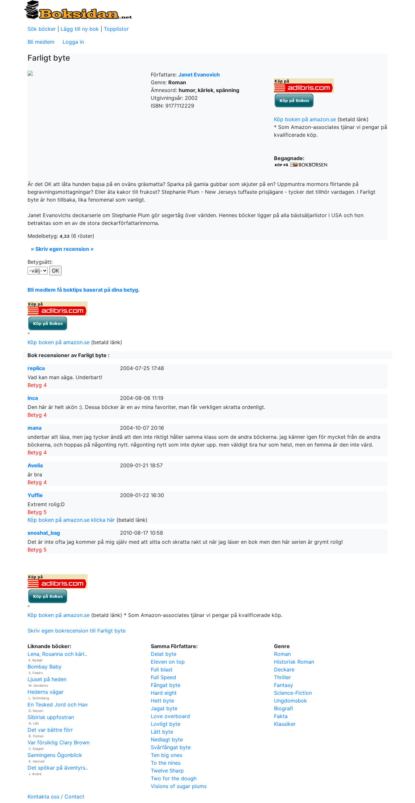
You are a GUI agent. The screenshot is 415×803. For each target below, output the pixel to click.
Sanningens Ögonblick (55, 755)
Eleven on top (168, 661)
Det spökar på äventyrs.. (58, 767)
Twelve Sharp (167, 770)
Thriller (282, 677)
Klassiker (285, 724)
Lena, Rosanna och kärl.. (57, 654)
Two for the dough (173, 778)
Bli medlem (41, 42)
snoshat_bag (44, 533)
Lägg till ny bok (80, 29)
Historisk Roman (294, 661)
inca (33, 398)
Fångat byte (165, 685)
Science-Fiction (293, 693)
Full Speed (163, 677)
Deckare (284, 669)
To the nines (166, 763)
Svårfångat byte (171, 747)
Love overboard (170, 716)
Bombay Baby (45, 666)
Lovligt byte (165, 724)
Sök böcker (42, 29)
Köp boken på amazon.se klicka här (71, 520)
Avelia (35, 465)
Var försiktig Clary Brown (58, 742)
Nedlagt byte (167, 739)
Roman (282, 654)
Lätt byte (162, 731)
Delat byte (163, 654)
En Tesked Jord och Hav (58, 704)
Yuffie (35, 495)
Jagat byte (164, 708)
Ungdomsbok (290, 700)
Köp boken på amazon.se (305, 119)
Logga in (73, 42)
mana (35, 428)
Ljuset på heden (47, 679)
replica (36, 368)
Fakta (281, 716)
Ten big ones (166, 755)
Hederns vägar (46, 692)
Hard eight (164, 693)
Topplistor (116, 29)
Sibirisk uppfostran (51, 717)
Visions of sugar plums (179, 786)
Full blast (161, 669)
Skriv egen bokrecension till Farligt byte (76, 630)
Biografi (283, 708)
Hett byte (162, 700)
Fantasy (283, 685)
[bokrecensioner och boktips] (78, 9)
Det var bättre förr (50, 730)
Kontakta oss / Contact (56, 796)
